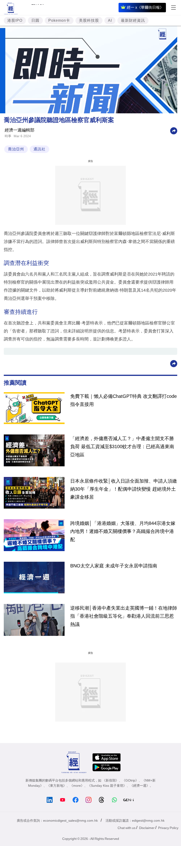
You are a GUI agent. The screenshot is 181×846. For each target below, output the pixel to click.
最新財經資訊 (133, 20)
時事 (8, 136)
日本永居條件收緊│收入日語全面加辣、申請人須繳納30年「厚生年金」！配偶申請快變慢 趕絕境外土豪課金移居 (123, 489)
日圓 (35, 20)
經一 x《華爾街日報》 (145, 7)
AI (110, 20)
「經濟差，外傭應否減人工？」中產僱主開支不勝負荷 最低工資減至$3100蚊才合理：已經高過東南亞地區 (122, 446)
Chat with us (127, 828)
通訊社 (39, 149)
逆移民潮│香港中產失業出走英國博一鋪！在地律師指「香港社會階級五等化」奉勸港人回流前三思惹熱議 (123, 616)
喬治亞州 (16, 149)
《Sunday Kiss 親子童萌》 (107, 785)
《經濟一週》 (140, 785)
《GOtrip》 (130, 780)
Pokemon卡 (59, 20)
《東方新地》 (56, 785)
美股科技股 (89, 20)
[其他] (173, 130)
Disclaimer (147, 828)
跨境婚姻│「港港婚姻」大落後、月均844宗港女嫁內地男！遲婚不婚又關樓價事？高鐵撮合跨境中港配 (122, 531)
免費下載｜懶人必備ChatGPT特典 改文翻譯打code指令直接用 (123, 400)
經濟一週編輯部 (19, 130)
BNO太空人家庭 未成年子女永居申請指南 (113, 565)
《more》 (77, 785)
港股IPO (14, 20)
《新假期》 (110, 780)
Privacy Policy (168, 828)
